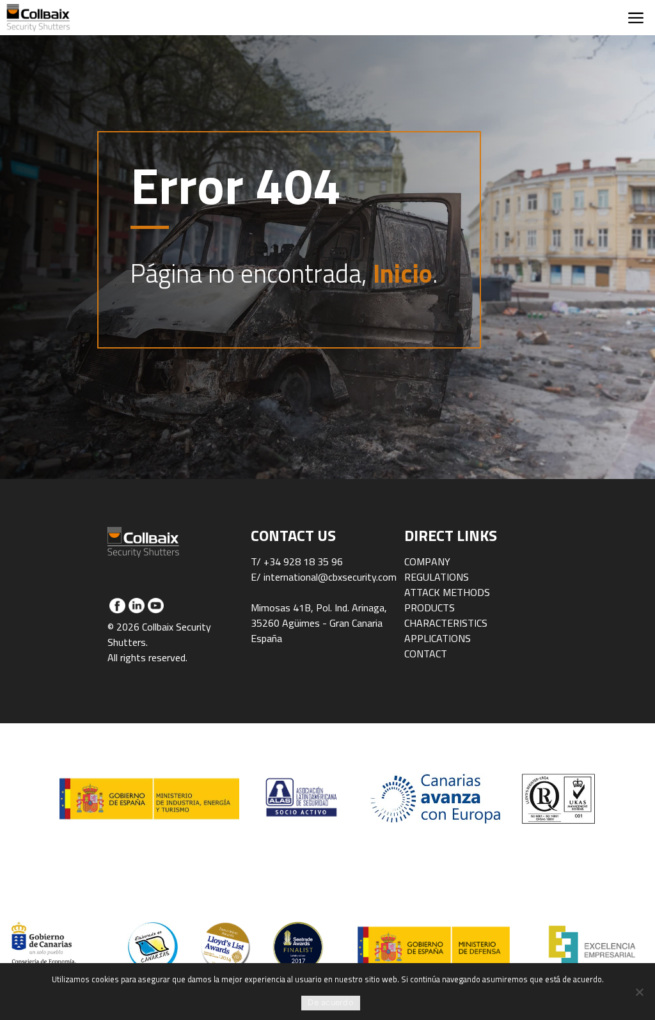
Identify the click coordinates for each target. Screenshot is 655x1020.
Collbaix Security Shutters (38, 17)
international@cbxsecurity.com (330, 577)
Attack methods (447, 592)
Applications (437, 638)
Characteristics (445, 623)
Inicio (402, 273)
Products (429, 607)
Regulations (436, 577)
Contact (425, 653)
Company (427, 561)
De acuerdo (331, 1002)
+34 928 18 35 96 (303, 561)
